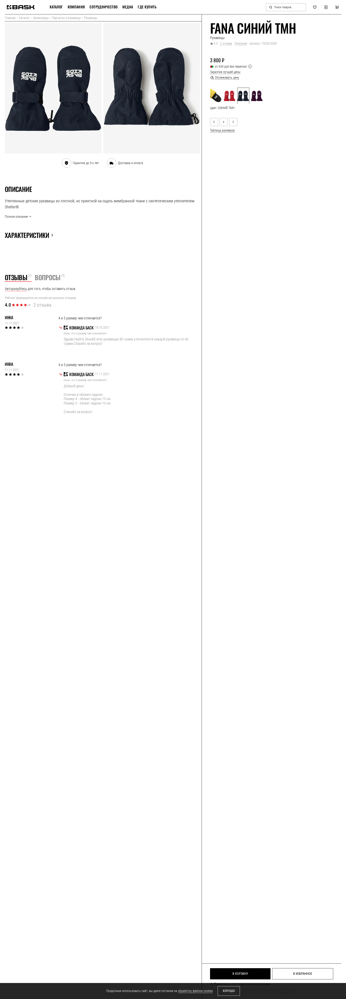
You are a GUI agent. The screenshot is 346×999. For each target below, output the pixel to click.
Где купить (147, 7)
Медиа (127, 7)
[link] (21, 7)
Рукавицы (90, 18)
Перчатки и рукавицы (66, 18)
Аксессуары (41, 18)
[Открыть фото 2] (151, 88)
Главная (10, 18)
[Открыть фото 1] (53, 88)
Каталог (24, 18)
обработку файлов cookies (195, 991)
